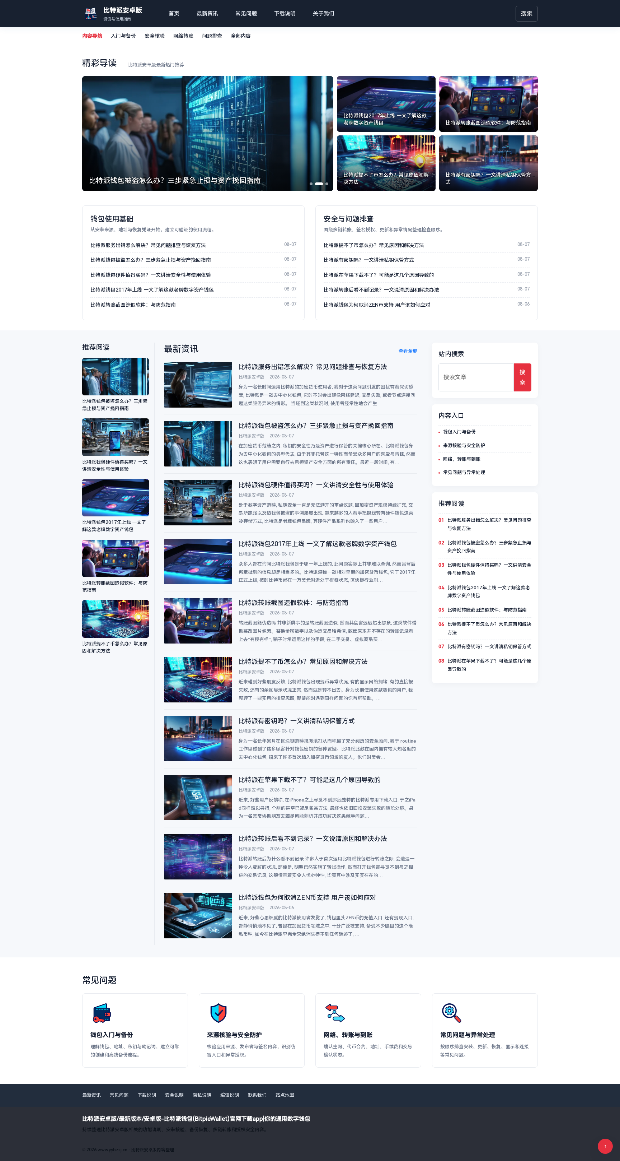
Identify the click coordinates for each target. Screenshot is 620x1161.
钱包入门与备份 (459, 432)
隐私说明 (202, 1095)
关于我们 (323, 13)
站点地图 (285, 1095)
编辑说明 (229, 1095)
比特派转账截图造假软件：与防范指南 (133, 305)
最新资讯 (207, 13)
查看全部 (408, 351)
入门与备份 (123, 36)
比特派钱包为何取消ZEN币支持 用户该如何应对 (377, 305)
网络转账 (183, 36)
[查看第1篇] (311, 183)
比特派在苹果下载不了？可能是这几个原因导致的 (379, 275)
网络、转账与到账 (461, 459)
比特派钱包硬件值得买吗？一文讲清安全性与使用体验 (150, 275)
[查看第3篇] (326, 183)
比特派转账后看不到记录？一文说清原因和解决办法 (381, 290)
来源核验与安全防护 (464, 445)
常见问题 (246, 13)
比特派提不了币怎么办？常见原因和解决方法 (374, 245)
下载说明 (285, 13)
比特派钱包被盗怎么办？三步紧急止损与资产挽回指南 (150, 260)
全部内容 (241, 36)
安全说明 (174, 1095)
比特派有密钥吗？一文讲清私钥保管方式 (369, 260)
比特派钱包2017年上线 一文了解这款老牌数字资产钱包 (152, 290)
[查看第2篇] (319, 183)
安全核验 (155, 36)
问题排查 (212, 36)
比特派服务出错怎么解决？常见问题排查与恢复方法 (148, 245)
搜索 (526, 13)
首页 (174, 13)
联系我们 (257, 1095)
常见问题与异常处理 (464, 472)
